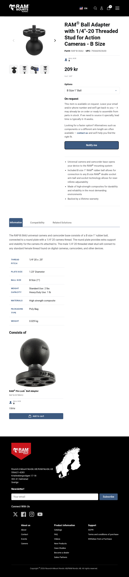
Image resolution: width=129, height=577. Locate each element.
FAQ (56, 534)
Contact (24, 534)
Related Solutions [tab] (62, 222)
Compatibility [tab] (37, 222)
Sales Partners (60, 557)
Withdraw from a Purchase (100, 539)
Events (24, 539)
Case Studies (60, 548)
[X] (15, 514)
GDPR (90, 530)
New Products (60, 543)
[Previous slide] (13, 40)
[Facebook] (23, 514)
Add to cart (38, 416)
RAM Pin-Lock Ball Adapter (24, 390)
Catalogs (58, 530)
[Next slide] (55, 40)
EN (85, 8)
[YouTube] (39, 514)
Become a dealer (61, 552)
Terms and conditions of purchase (103, 534)
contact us (82, 133)
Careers (24, 543)
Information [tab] (16, 222)
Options (68, 84)
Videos (57, 539)
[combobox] (83, 8)
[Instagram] (31, 514)
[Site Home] (21, 8)
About (23, 530)
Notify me (91, 145)
